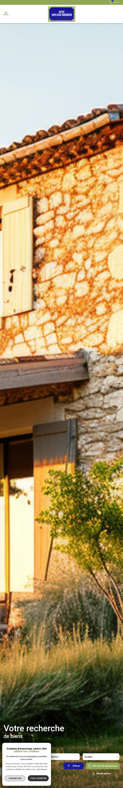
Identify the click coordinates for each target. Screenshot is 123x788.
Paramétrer (15, 778)
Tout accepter (38, 778)
